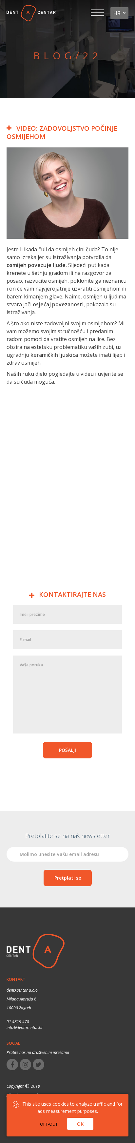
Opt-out (49, 1124)
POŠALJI (67, 750)
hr (117, 13)
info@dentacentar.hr (25, 1027)
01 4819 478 (18, 1021)
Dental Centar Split (34, 13)
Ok (80, 1124)
